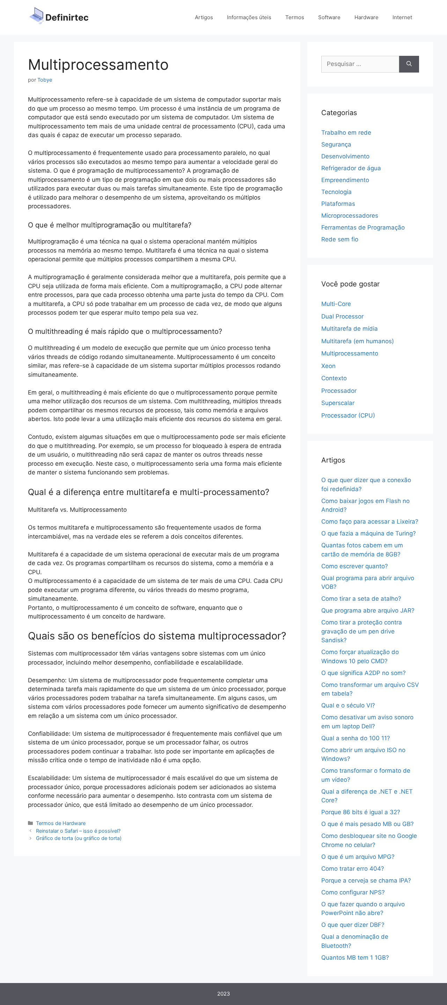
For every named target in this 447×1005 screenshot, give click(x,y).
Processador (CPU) (348, 415)
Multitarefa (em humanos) (357, 341)
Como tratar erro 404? (352, 868)
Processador (339, 390)
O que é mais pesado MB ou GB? (367, 823)
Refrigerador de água (351, 168)
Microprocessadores (349, 215)
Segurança (336, 144)
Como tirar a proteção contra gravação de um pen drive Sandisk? (361, 631)
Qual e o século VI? (348, 705)
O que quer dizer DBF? (352, 924)
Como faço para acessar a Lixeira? (369, 521)
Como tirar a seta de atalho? (361, 598)
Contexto (334, 378)
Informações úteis (249, 17)
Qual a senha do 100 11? (355, 738)
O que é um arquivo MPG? (358, 856)
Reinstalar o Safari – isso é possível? (78, 831)
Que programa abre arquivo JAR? (368, 610)
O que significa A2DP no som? (363, 672)
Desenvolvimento (345, 156)
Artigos (204, 17)
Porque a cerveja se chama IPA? (366, 880)
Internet (402, 17)
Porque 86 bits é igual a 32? (360, 812)
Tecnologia (336, 191)
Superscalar (337, 402)
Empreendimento (345, 180)
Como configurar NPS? (353, 892)
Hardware (366, 17)
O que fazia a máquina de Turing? (368, 533)
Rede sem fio (339, 239)
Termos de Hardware (61, 823)
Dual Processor (342, 316)
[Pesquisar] (409, 64)
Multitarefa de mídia (349, 328)
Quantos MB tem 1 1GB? (355, 957)
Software (329, 17)
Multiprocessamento (349, 353)
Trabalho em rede (346, 132)
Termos (294, 17)
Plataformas (338, 203)
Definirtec (67, 17)
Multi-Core (336, 303)
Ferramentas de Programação (363, 227)
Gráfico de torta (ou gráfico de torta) (79, 838)
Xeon (328, 365)
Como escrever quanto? (354, 566)
